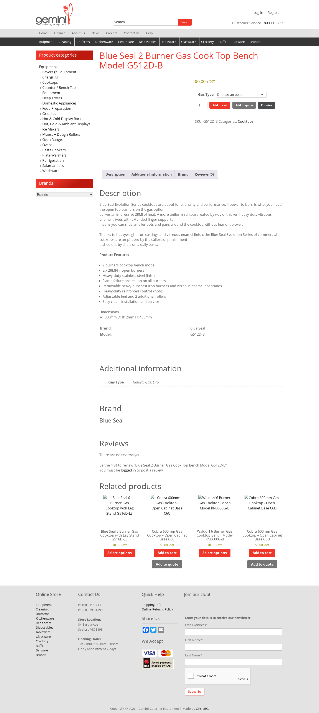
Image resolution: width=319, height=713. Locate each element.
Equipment (46, 42)
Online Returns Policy (157, 609)
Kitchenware (104, 42)
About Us (78, 33)
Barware (239, 42)
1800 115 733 (272, 23)
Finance (59, 33)
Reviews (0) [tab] (204, 174)
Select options (119, 552)
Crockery (207, 42)
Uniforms (83, 42)
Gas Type (206, 94)
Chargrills (50, 77)
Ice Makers (51, 129)
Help (149, 33)
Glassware (188, 42)
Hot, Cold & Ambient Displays (66, 124)
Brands (255, 42)
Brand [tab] (183, 174)
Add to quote (244, 105)
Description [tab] (115, 174)
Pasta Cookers (54, 150)
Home (43, 33)
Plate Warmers (54, 155)
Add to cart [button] (167, 552)
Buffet (223, 42)
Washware (50, 170)
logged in (128, 470)
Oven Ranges (53, 139)
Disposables (147, 42)
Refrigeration (53, 160)
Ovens (47, 144)
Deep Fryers (52, 98)
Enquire (266, 105)
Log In (258, 12)
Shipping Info (151, 605)
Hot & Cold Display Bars (61, 118)
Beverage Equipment (59, 72)
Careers (111, 33)
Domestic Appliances (59, 103)
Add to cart (219, 105)
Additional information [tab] (152, 174)
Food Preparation (56, 108)
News (96, 33)
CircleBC (202, 708)
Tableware (168, 42)
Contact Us (132, 33)
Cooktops (50, 82)
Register (274, 12)
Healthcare (126, 42)
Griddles (49, 113)
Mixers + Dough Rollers (61, 134)
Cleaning (65, 42)
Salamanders (53, 165)
